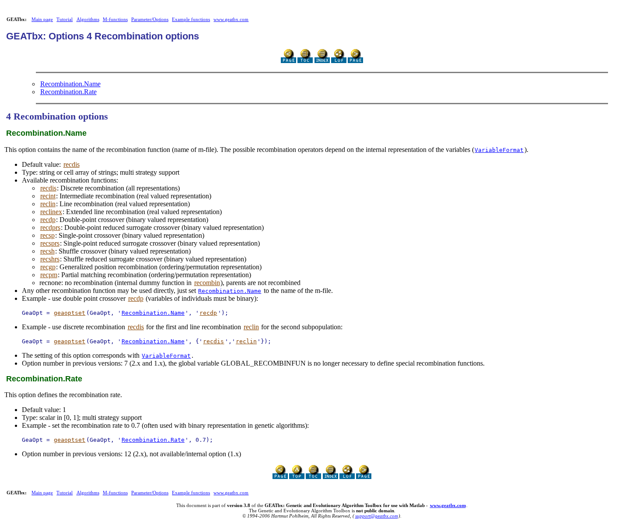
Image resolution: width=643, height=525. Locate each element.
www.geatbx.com (230, 19)
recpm (48, 274)
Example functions (191, 19)
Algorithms (88, 19)
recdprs (50, 227)
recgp (48, 267)
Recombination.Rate (68, 91)
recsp (47, 235)
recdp (48, 219)
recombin (207, 282)
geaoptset (69, 313)
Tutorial (64, 19)
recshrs (49, 259)
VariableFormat (499, 150)
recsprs (49, 243)
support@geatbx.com (376, 515)
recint (48, 196)
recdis (71, 164)
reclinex (51, 211)
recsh (47, 251)
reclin (48, 204)
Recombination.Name (70, 84)
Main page (42, 19)
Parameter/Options (149, 19)
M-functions (115, 19)
